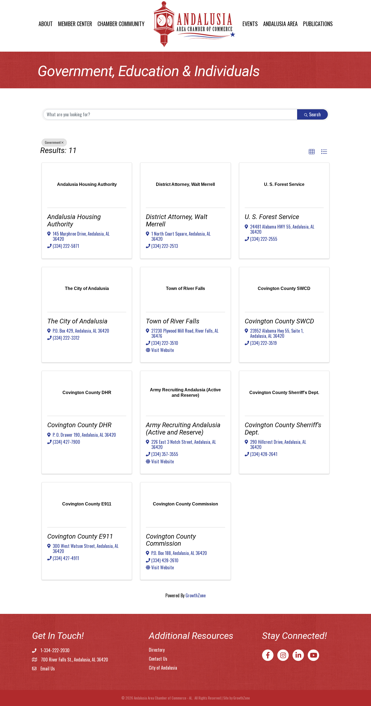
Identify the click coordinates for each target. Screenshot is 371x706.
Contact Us (158, 658)
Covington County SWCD (279, 321)
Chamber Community (121, 24)
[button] (311, 151)
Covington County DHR (79, 425)
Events (250, 24)
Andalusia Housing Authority (74, 220)
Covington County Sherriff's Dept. (283, 428)
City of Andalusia (163, 667)
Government (53, 142)
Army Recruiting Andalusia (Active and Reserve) (183, 428)
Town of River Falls (172, 321)
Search (315, 114)
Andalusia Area (280, 24)
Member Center (75, 24)
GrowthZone (196, 595)
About (46, 24)
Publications (318, 24)
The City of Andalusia (77, 321)
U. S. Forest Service (272, 217)
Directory (157, 649)
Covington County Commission (171, 540)
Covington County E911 (80, 536)
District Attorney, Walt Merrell (176, 220)
